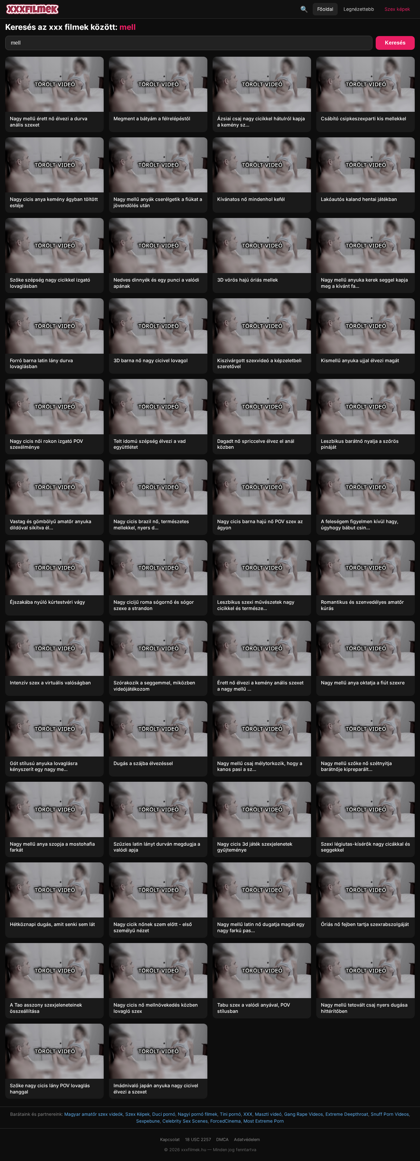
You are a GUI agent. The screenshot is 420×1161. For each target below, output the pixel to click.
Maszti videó (268, 1114)
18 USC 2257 (198, 1139)
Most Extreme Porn (263, 1121)
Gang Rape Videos (303, 1114)
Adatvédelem (247, 1139)
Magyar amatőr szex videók (93, 1114)
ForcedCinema (225, 1121)
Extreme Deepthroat (347, 1114)
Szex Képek (137, 1114)
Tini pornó (230, 1114)
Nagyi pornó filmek (197, 1114)
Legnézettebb (359, 9)
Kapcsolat (170, 1139)
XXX (247, 1114)
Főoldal (325, 9)
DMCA (222, 1139)
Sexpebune (148, 1121)
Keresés (395, 43)
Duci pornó (163, 1114)
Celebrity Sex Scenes (185, 1121)
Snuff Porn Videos (390, 1114)
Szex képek (397, 9)
